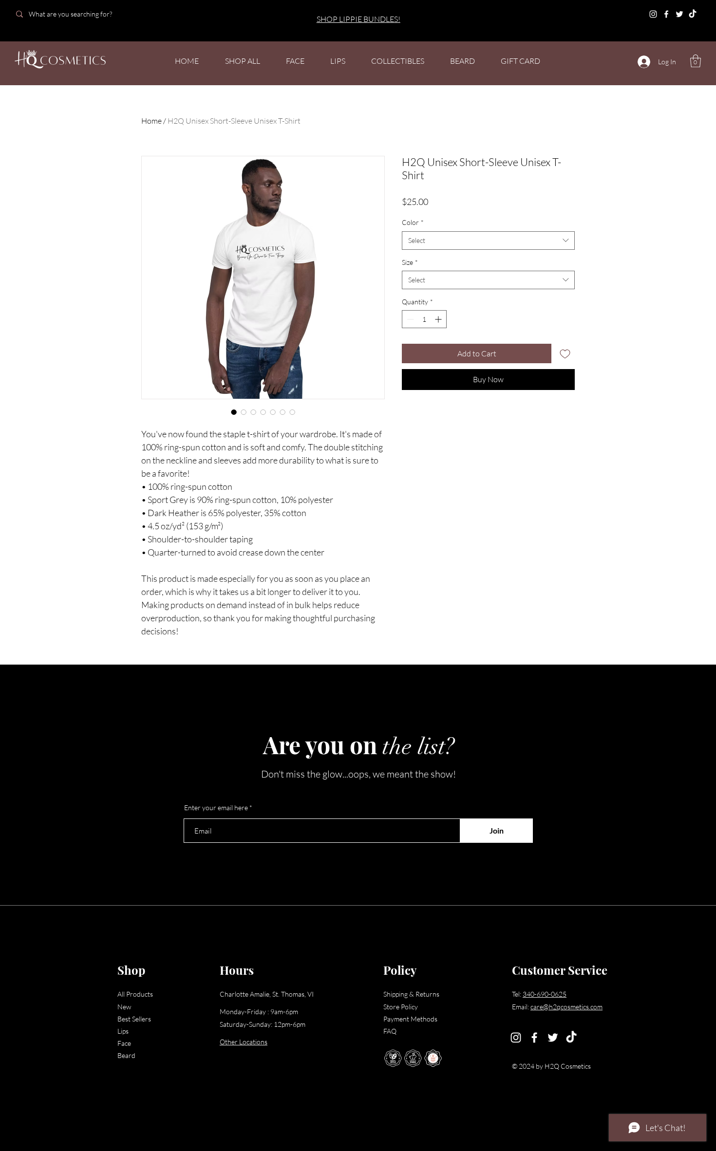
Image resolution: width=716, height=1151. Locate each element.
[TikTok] (692, 14)
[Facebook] (666, 14)
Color (413, 222)
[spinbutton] (424, 319)
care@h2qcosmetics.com (566, 1006)
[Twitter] (679, 14)
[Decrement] (409, 319)
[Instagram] (653, 14)
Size (410, 262)
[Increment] (439, 319)
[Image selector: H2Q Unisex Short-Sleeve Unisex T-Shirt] (234, 412)
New (124, 1006)
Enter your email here (216, 807)
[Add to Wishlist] (565, 353)
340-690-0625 (544, 994)
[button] (695, 61)
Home (151, 121)
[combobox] (488, 240)
